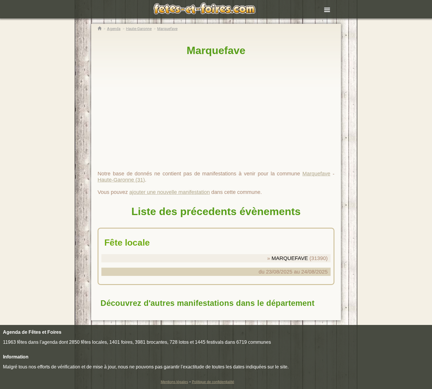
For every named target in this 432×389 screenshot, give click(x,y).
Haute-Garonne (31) (121, 180)
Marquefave (216, 50)
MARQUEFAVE (290, 258)
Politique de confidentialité (213, 382)
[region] (216, 111)
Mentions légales (174, 382)
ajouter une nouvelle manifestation (169, 192)
